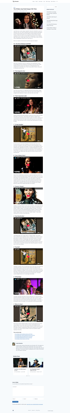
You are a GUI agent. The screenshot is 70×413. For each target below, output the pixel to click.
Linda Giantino (19, 343)
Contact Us (33, 410)
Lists (44, 1)
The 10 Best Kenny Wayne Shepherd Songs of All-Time (25, 335)
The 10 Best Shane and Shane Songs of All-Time (23, 336)
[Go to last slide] (14, 366)
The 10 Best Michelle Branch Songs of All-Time (23, 337)
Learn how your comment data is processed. (35, 404)
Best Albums (53, 1)
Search (56, 6)
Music (37, 1)
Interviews (40, 1)
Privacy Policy (38, 410)
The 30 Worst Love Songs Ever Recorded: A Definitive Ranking (52, 13)
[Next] (42, 366)
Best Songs (48, 1)
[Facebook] (13, 410)
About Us (29, 410)
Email (25, 398)
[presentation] (20, 362)
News (34, 1)
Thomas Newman (17, 371)
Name (14, 398)
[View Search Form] (57, 1)
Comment (15, 386)
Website (36, 398)
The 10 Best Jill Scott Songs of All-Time (22, 338)
